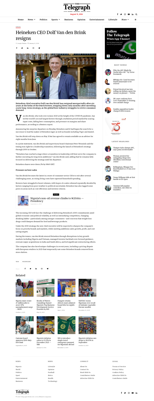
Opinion (81, 19)
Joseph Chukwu (22, 43)
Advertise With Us (87, 378)
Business (68, 19)
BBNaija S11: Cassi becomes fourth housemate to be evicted (124, 82)
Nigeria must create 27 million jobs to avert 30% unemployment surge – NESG (24, 305)
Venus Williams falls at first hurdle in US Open (124, 178)
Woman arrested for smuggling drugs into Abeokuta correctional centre (122, 159)
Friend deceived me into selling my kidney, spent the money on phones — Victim (124, 91)
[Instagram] (125, 14)
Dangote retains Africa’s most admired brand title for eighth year (66, 304)
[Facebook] (117, 14)
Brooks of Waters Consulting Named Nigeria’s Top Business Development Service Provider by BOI (45, 305)
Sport (18, 375)
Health (50, 378)
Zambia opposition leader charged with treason (123, 110)
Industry (18, 26)
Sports (54, 19)
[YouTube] (129, 14)
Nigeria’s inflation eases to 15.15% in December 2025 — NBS (44, 341)
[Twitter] (121, 14)
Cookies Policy (118, 372)
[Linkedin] (132, 14)
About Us (83, 366)
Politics (43, 19)
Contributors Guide (87, 375)
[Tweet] (22, 48)
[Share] (16, 48)
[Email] (33, 48)
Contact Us (84, 369)
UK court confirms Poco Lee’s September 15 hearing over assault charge (124, 100)
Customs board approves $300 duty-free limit (24, 340)
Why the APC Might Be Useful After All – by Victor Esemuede (123, 72)
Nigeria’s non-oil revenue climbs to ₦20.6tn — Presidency (57, 200)
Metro (50, 375)
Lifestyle (112, 19)
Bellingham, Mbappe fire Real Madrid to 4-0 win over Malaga (124, 169)
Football (51, 372)
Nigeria (18, 366)
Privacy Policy (118, 369)
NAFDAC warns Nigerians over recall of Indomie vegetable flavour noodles (87, 304)
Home (21, 19)
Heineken (26, 261)
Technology (52, 381)
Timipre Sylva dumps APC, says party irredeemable (123, 149)
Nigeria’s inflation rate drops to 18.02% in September (87, 340)
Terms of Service (119, 366)
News (30, 19)
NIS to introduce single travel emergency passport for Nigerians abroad (66, 341)
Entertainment (97, 19)
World (18, 369)
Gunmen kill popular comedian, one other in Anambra (122, 188)
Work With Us (85, 372)
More (124, 19)
